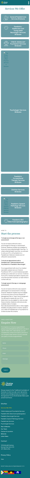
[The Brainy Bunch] (4, 2)
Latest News (4, 436)
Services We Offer (6, 408)
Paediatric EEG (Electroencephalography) (13, 414)
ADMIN (22, 466)
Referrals (3, 434)
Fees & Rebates (5, 426)
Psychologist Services (7, 424)
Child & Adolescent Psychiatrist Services (13, 411)
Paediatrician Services (7, 421)
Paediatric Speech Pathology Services (12, 419)
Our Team (4, 429)
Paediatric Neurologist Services (10, 416)
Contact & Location (7, 431)
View (2, 459)
